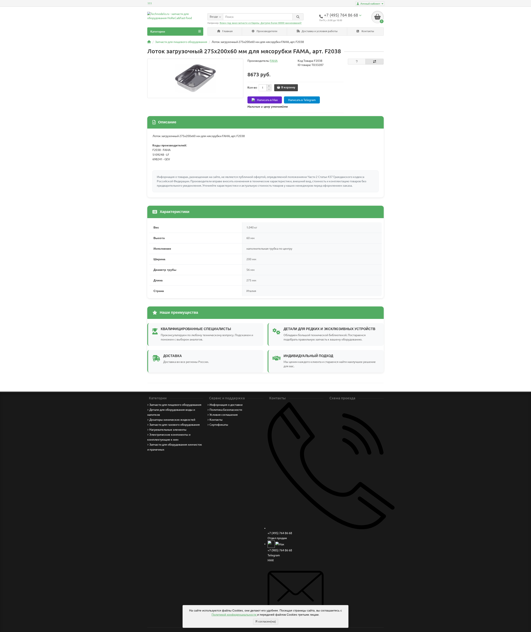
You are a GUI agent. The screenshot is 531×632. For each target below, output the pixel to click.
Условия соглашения (223, 414)
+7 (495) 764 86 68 (280, 533)
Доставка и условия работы (319, 31)
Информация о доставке (226, 404)
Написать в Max (267, 100)
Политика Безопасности (225, 409)
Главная (227, 31)
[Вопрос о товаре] (357, 61)
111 (149, 3)
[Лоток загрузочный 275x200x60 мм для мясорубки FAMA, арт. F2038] (195, 78)
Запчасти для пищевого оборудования (175, 404)
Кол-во (252, 87)
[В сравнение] (374, 61)
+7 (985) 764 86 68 (280, 550)
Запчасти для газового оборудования (174, 424)
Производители (266, 31)
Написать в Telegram (302, 100)
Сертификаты (218, 424)
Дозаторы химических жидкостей (172, 419)
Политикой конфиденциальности (234, 614)
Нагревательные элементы (167, 429)
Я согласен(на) (265, 621)
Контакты (367, 31)
